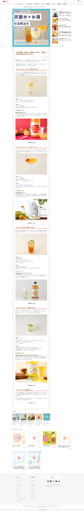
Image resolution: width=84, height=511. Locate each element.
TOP (16, 6)
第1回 (16, 59)
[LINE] (51, 481)
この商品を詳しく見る (31, 142)
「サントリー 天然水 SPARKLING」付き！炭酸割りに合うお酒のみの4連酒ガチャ (34, 468)
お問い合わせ (53, 477)
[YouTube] (56, 481)
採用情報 (58, 484)
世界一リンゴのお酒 (16, 445)
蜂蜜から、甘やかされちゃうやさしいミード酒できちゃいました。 (64, 446)
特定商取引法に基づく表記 (49, 485)
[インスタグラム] (48, 481)
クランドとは (49, 484)
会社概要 (54, 484)
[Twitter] (53, 481)
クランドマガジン (20, 6)
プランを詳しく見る (31, 402)
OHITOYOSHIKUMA (31, 445)
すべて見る (62, 45)
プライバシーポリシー (58, 485)
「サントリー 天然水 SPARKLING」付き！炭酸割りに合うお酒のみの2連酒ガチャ (19, 468)
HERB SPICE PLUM (46, 445)
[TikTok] (59, 481)
